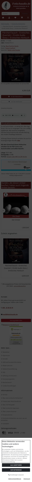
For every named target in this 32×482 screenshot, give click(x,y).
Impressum (27, 479)
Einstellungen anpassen (17, 475)
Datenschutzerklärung (14, 479)
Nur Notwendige (16, 470)
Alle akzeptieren (16, 465)
